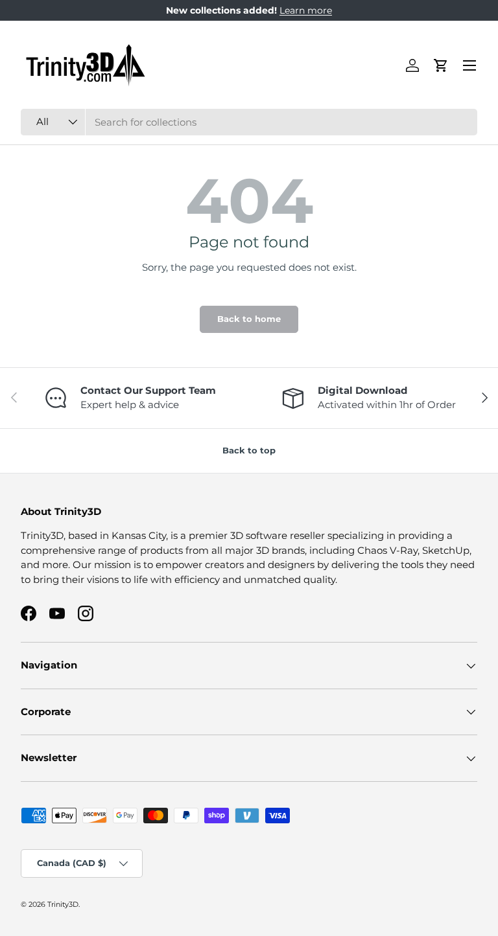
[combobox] (249, 122)
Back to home (249, 319)
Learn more (305, 10)
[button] (441, 65)
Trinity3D (62, 904)
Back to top (249, 450)
